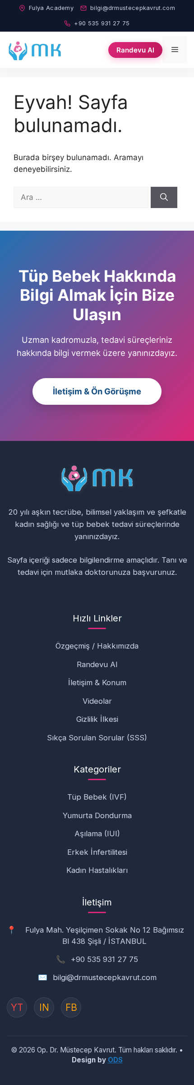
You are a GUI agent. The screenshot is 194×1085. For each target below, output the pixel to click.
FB (71, 1007)
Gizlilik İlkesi (97, 719)
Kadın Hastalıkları (97, 870)
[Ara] (164, 197)
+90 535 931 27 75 (101, 23)
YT (17, 1007)
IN (44, 1007)
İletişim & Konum (97, 682)
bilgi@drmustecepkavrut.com (132, 8)
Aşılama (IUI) (97, 833)
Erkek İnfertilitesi (97, 852)
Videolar (97, 701)
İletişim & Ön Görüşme (97, 391)
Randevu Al (135, 50)
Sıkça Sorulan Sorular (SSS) (97, 737)
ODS (115, 1060)
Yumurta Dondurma (97, 815)
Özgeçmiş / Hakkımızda (97, 645)
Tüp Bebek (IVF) (97, 796)
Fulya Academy (51, 8)
